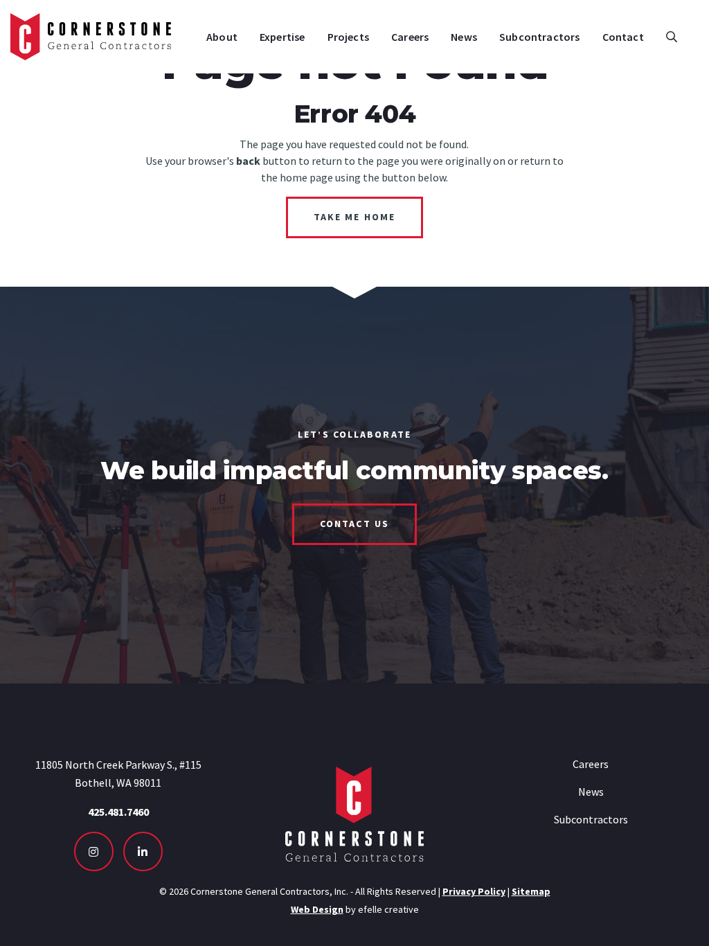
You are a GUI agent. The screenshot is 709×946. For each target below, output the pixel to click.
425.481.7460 (118, 812)
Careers (591, 764)
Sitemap (531, 891)
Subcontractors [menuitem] (539, 37)
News (591, 791)
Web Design (317, 909)
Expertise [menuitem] (282, 37)
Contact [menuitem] (623, 37)
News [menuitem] (464, 37)
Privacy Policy (473, 891)
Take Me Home (354, 217)
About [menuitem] (221, 37)
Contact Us (354, 523)
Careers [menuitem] (410, 37)
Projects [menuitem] (348, 37)
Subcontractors (591, 819)
